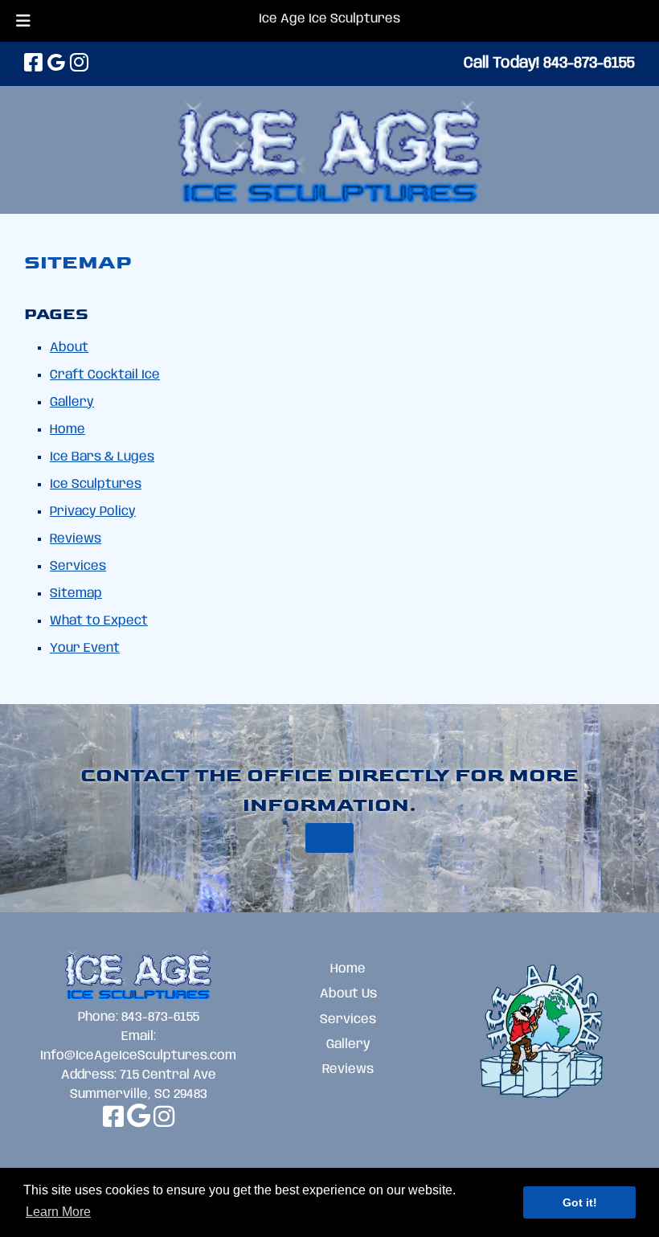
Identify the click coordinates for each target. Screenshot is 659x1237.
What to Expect (99, 621)
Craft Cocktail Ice (105, 375)
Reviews (75, 539)
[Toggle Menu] (23, 21)
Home (67, 429)
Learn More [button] (58, 1212)
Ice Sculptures (95, 484)
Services (78, 566)
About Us (348, 994)
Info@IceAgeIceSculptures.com (138, 1056)
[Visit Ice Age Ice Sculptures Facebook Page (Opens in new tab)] (33, 64)
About (69, 347)
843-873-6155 (160, 1017)
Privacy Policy (93, 511)
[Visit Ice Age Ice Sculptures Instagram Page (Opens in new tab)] (79, 64)
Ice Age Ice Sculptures (329, 19)
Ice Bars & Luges (102, 457)
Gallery (72, 402)
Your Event (85, 648)
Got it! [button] (580, 1202)
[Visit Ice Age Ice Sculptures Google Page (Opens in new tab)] (56, 64)
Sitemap (76, 593)
